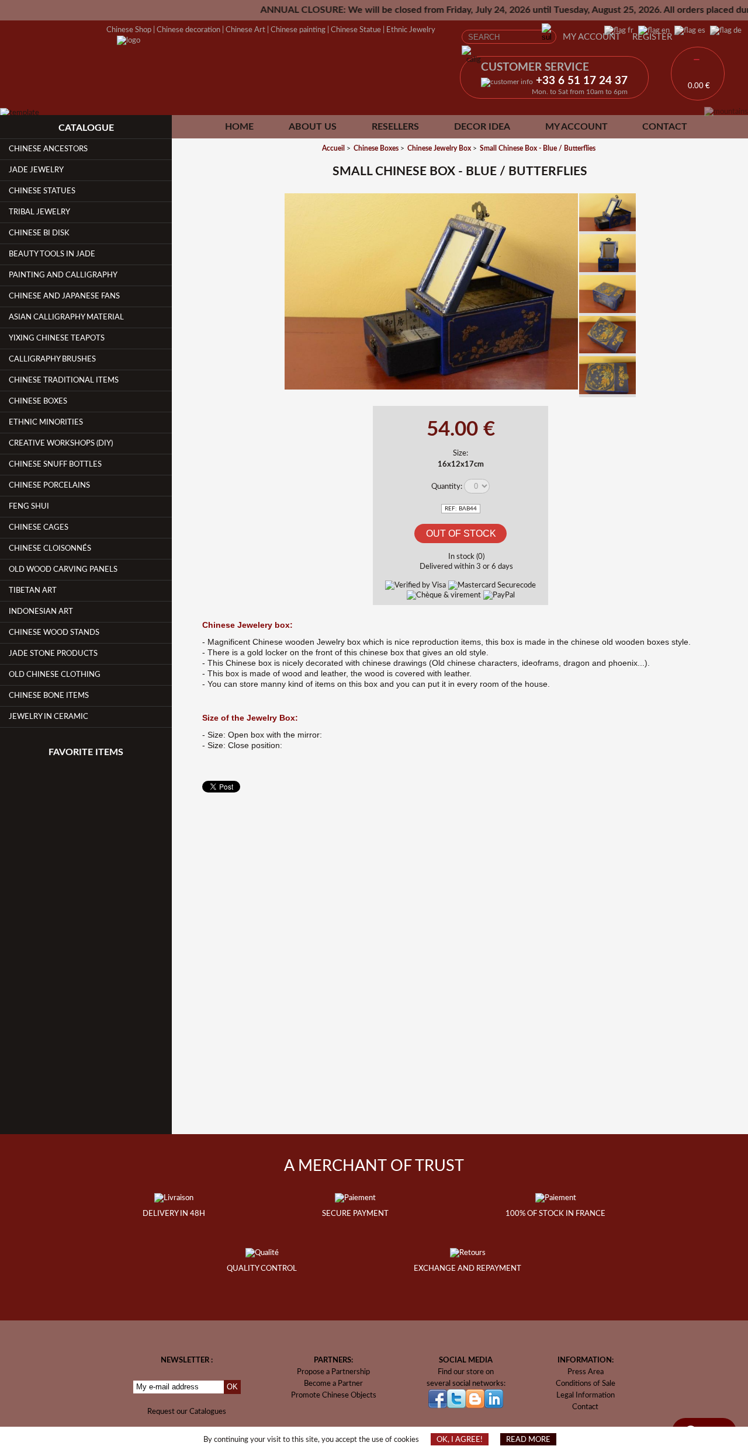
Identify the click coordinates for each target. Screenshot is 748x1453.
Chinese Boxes (38, 401)
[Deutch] (723, 30)
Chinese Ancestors (48, 149)
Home (239, 126)
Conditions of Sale (585, 1383)
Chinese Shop (128, 30)
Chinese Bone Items (49, 695)
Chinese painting (298, 30)
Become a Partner (333, 1383)
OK (232, 1386)
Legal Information (585, 1395)
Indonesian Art (41, 611)
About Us (313, 126)
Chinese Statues (42, 191)
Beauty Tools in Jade (52, 254)
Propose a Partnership (333, 1372)
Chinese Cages (38, 527)
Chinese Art (245, 30)
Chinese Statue (356, 30)
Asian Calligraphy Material (66, 317)
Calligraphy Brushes (52, 359)
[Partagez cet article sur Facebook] (267, 210)
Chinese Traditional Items (64, 380)
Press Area (585, 1372)
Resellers (395, 126)
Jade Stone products (53, 653)
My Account (592, 37)
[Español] (687, 30)
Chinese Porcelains (49, 485)
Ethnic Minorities (46, 422)
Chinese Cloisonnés (50, 548)
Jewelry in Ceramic (48, 716)
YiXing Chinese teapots (57, 338)
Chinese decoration (188, 30)
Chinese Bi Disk (39, 233)
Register (652, 37)
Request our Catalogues (186, 1411)
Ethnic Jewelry (410, 30)
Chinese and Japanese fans (64, 296)
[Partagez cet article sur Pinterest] (267, 265)
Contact (664, 126)
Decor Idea (482, 126)
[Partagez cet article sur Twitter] (267, 237)
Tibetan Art (33, 590)
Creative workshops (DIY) (61, 443)
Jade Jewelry (36, 170)
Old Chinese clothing (55, 674)
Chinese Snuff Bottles (55, 464)
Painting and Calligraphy (63, 275)
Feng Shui (29, 506)
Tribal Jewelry (39, 212)
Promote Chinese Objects (333, 1395)
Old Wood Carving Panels (63, 569)
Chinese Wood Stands (54, 632)
